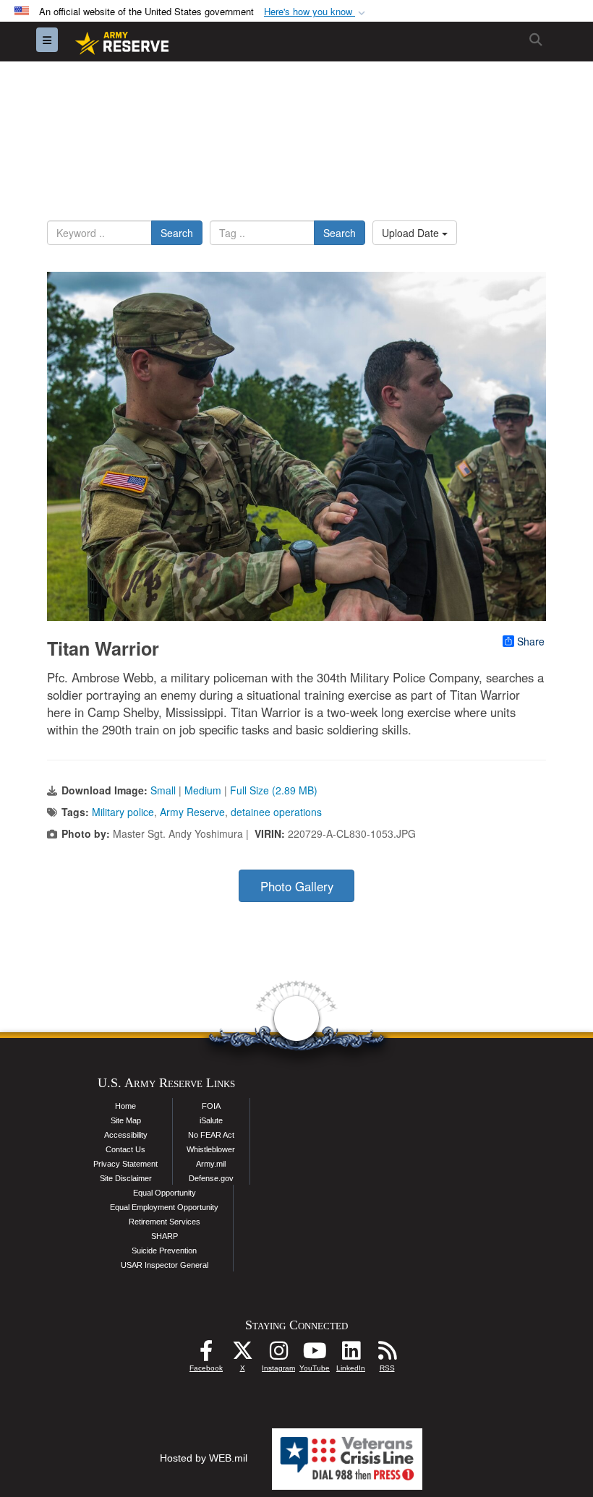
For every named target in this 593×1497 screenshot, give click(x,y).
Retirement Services (164, 1221)
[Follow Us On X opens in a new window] (242, 1354)
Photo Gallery (296, 886)
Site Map (126, 1120)
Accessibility (126, 1135)
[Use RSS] (387, 1354)
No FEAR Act (211, 1135)
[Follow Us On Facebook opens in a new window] (206, 1354)
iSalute (211, 1120)
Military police (123, 812)
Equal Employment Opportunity (164, 1207)
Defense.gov (211, 1178)
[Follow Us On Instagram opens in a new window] (278, 1354)
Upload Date (412, 233)
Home (125, 1106)
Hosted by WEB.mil (203, 1458)
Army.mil (211, 1163)
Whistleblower (211, 1149)
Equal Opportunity (164, 1192)
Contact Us (125, 1149)
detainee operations (276, 812)
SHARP (164, 1236)
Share (531, 641)
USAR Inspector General (164, 1265)
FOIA (211, 1106)
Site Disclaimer (126, 1178)
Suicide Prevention (164, 1250)
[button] (316, 12)
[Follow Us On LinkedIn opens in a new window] (351, 1354)
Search (177, 233)
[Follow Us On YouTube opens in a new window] (314, 1354)
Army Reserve (192, 812)
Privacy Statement (125, 1163)
